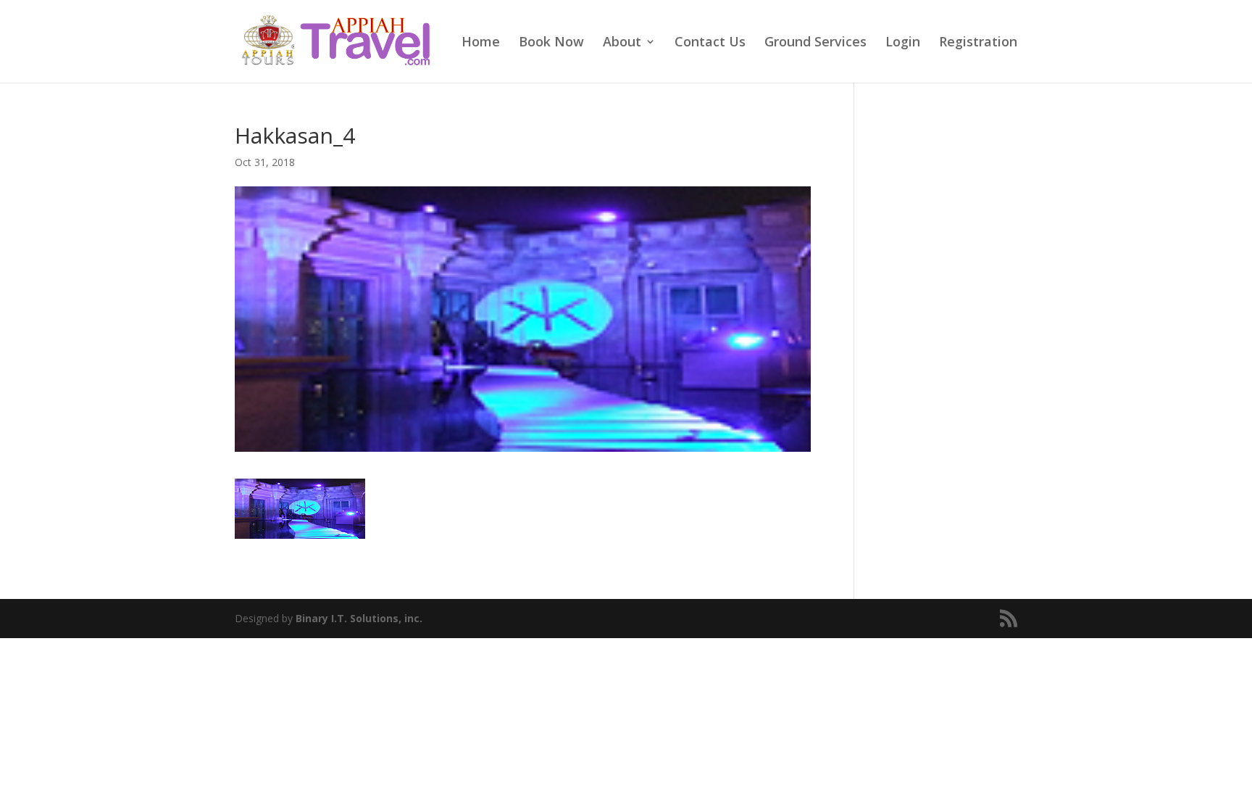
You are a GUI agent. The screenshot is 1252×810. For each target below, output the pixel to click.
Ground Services (815, 43)
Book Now (551, 43)
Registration (978, 43)
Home (481, 43)
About (622, 43)
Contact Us (710, 43)
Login (902, 43)
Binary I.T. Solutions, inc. (359, 618)
